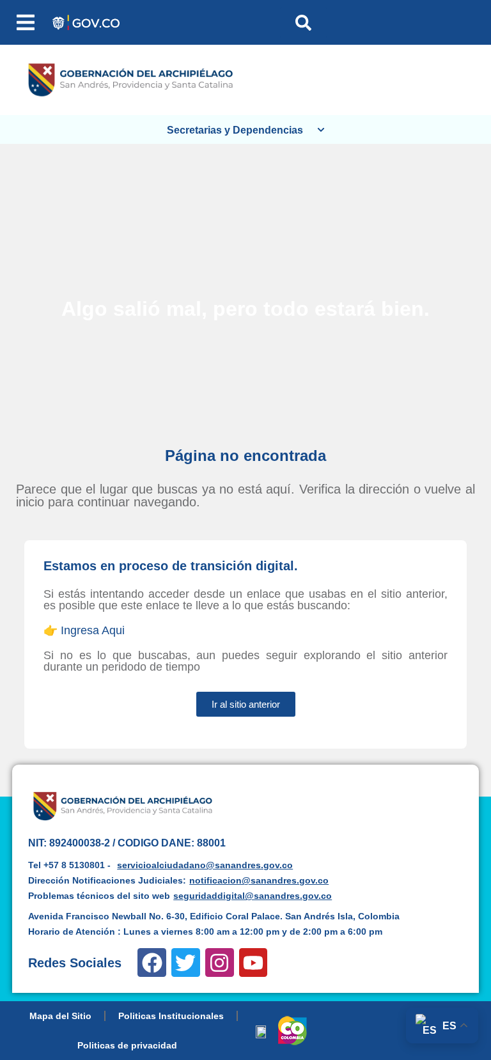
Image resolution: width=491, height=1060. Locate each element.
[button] (25, 22)
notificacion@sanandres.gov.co (259, 880)
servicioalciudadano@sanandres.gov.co (205, 865)
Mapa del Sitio (60, 1016)
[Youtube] (253, 962)
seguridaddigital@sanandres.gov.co (252, 896)
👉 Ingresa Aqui (84, 630)
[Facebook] (151, 962)
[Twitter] (185, 962)
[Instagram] (219, 962)
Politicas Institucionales (171, 1016)
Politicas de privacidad (127, 1045)
